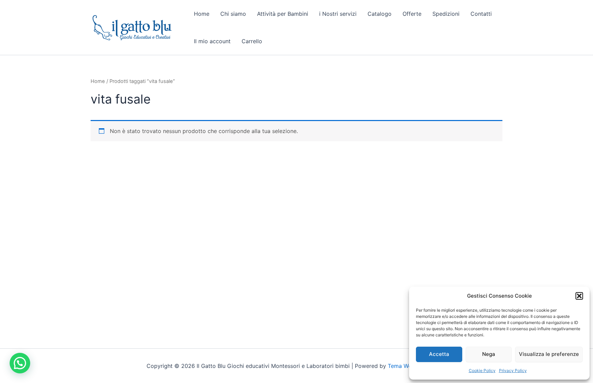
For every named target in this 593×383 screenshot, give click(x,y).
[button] (579, 295)
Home (201, 13)
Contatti (481, 13)
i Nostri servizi (338, 13)
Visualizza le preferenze (549, 354)
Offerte (412, 13)
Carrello (252, 41)
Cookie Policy (482, 370)
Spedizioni (446, 13)
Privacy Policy (513, 370)
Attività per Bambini (282, 13)
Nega (488, 354)
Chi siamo (233, 13)
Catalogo (380, 13)
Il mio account (212, 41)
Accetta (439, 354)
